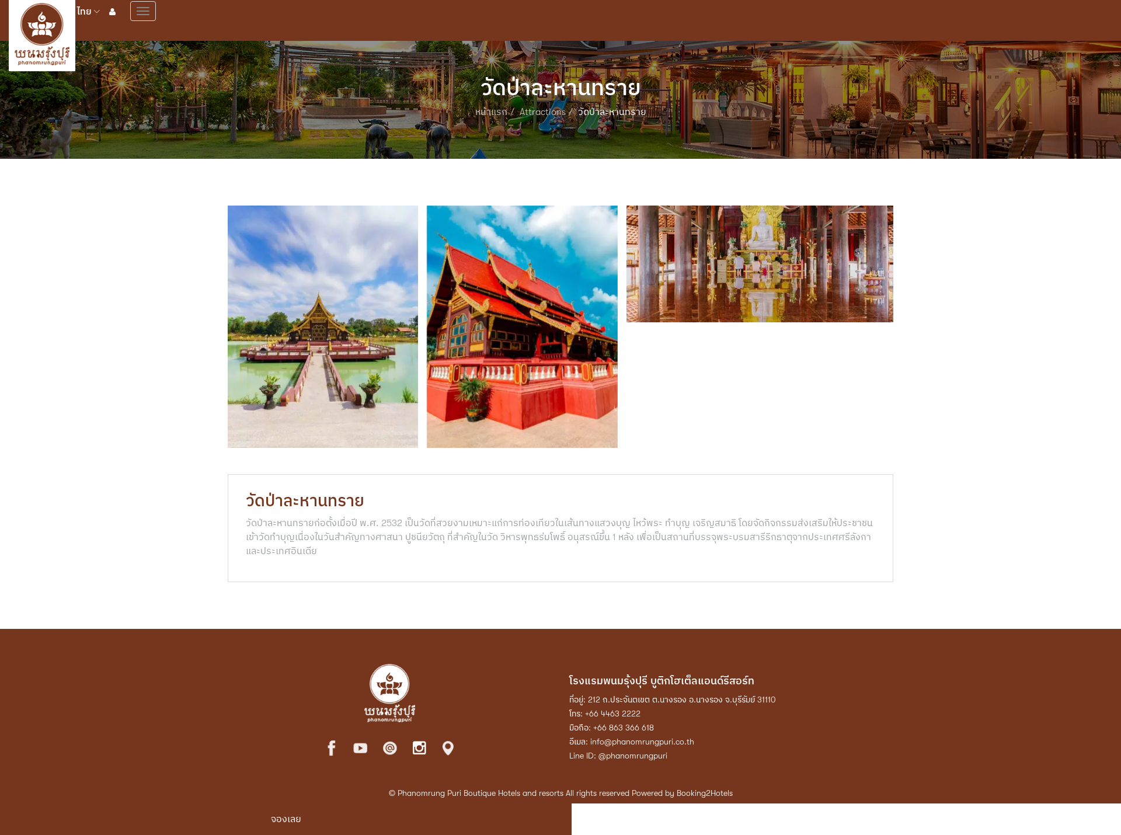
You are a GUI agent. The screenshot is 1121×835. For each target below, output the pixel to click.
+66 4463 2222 (612, 713)
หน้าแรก (491, 112)
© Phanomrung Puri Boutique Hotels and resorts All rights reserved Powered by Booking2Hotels (561, 793)
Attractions (543, 112)
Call (851, 819)
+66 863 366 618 (623, 727)
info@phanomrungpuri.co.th (642, 741)
